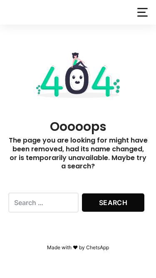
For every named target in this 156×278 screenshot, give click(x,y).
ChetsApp (97, 247)
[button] (142, 12)
